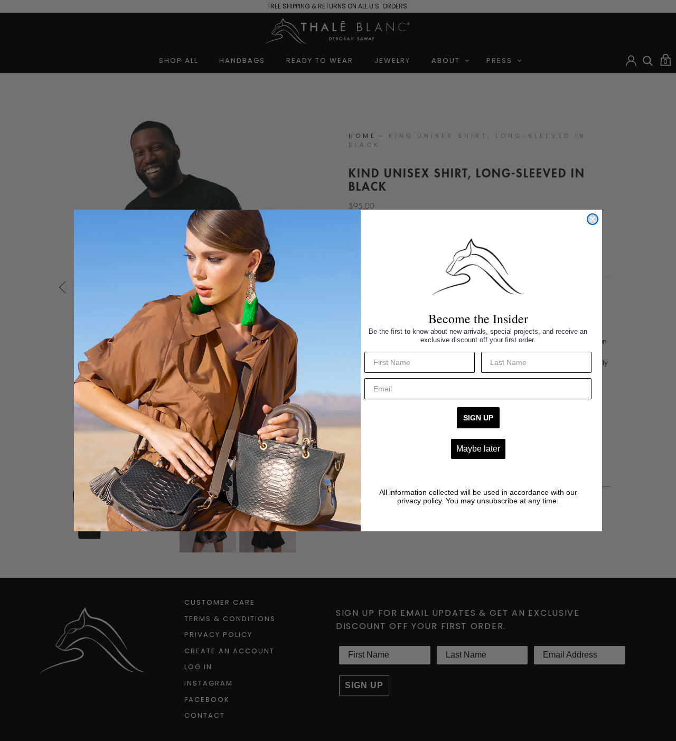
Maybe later (478, 448)
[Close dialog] (592, 219)
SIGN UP (478, 418)
